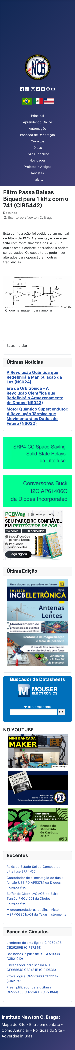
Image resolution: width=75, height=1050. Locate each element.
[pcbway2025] (33, 535)
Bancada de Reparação (37, 135)
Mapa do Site (13, 1024)
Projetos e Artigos (37, 167)
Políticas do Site (47, 1030)
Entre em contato (45, 1024)
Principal (37, 116)
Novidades (37, 160)
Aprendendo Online (37, 122)
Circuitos (37, 141)
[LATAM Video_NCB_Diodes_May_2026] (37, 491)
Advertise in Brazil (18, 1036)
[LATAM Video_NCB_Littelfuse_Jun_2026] (37, 453)
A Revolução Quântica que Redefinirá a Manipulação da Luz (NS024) (34, 377)
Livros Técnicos (37, 154)
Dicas (37, 148)
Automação (37, 128)
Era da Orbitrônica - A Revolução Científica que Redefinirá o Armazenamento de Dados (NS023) (35, 395)
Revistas (37, 173)
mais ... (37, 179)
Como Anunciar (15, 1030)
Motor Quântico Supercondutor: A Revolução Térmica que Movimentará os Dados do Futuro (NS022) (37, 416)
